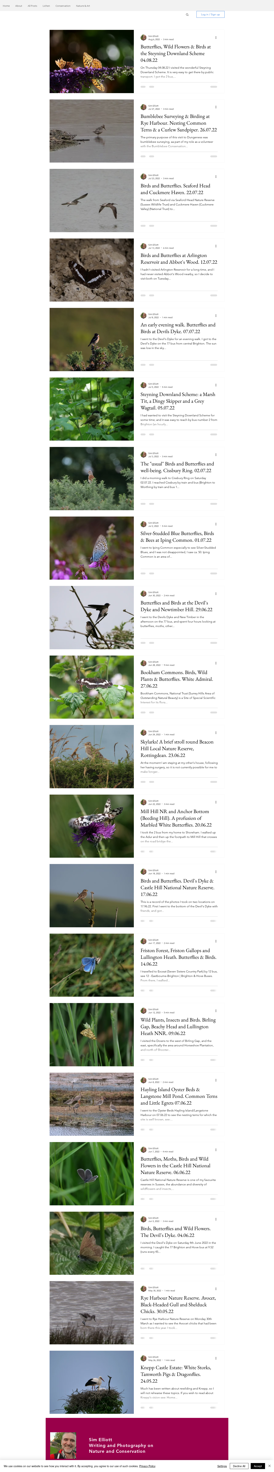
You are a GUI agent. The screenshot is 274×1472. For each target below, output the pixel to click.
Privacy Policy (147, 1466)
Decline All (239, 1466)
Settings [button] (222, 1466)
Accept (258, 1466)
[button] (187, 15)
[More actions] (217, 37)
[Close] (269, 1466)
